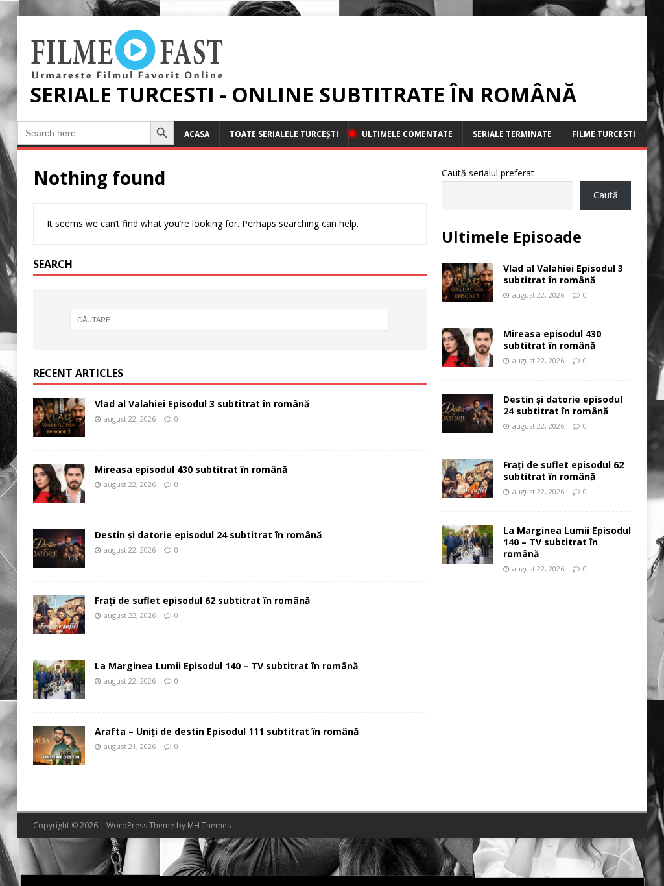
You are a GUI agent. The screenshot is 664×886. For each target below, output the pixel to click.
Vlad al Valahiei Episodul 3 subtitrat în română (202, 404)
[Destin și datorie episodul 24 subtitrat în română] (59, 561)
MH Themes (209, 825)
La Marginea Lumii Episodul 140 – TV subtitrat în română (226, 666)
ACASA (196, 133)
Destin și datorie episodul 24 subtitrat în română (208, 535)
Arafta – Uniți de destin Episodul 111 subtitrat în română (227, 731)
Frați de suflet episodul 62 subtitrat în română (202, 600)
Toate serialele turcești (284, 133)
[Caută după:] (230, 320)
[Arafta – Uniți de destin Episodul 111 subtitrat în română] (59, 757)
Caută (605, 195)
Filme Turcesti (603, 133)
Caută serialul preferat (488, 173)
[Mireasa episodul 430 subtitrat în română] (59, 495)
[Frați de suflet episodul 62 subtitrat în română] (59, 626)
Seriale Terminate (512, 133)
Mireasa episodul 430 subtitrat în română (191, 469)
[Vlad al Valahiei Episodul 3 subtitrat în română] (59, 430)
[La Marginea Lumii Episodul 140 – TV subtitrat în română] (59, 692)
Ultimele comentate (407, 133)
